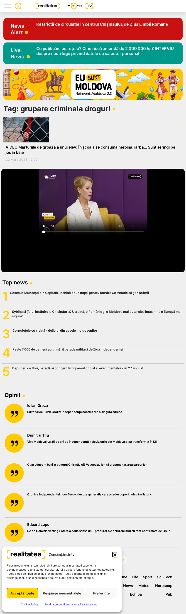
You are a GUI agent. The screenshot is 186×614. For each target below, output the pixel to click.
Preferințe (101, 593)
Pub (169, 594)
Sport (147, 577)
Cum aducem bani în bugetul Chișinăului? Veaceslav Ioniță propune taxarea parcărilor (87, 464)
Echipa (136, 594)
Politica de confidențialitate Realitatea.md (70, 604)
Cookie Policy (30, 604)
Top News (124, 585)
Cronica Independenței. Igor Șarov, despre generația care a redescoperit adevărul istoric (89, 494)
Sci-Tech (164, 577)
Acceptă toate (22, 593)
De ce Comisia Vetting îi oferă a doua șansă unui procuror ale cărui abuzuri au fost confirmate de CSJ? (98, 531)
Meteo (143, 585)
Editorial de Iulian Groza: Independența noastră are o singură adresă (74, 412)
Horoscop (163, 585)
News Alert (17, 29)
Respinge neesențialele (62, 593)
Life (135, 577)
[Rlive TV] (87, 6)
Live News (17, 53)
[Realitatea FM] (71, 6)
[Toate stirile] (16, 6)
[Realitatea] (40, 6)
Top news (15, 282)
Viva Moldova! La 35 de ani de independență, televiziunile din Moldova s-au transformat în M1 (92, 441)
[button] (115, 554)
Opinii (12, 395)
